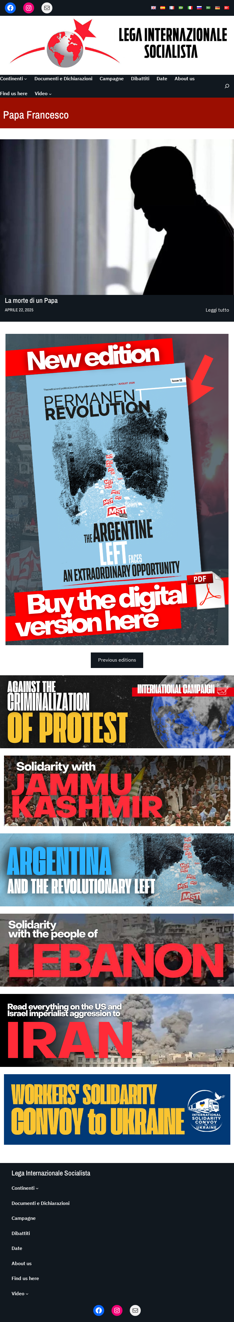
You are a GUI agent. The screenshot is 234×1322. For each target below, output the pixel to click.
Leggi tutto (217, 310)
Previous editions (117, 660)
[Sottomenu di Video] (50, 93)
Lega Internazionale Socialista (51, 1173)
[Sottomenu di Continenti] (25, 78)
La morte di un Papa (31, 300)
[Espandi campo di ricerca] (225, 86)
